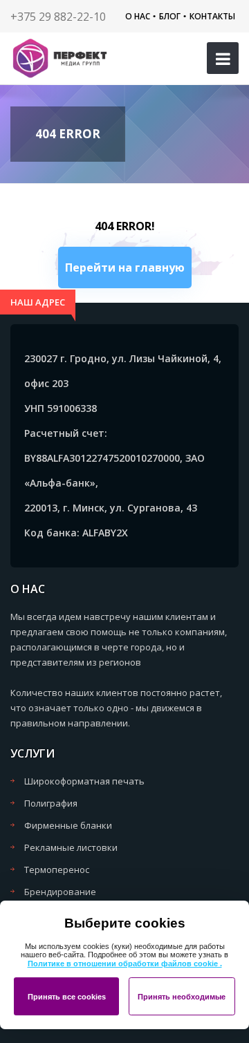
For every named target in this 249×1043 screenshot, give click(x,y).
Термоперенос (56, 869)
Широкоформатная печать (84, 781)
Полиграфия (50, 803)
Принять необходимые (181, 997)
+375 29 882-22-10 (58, 16)
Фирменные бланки (68, 825)
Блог (170, 16)
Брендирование (60, 891)
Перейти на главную (125, 267)
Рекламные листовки (71, 847)
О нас (137, 16)
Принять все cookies (67, 997)
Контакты (212, 16)
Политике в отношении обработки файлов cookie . (125, 963)
